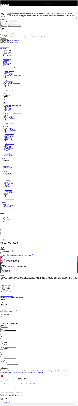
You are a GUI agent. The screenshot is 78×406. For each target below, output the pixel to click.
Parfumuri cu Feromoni (9, 144)
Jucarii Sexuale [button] (3, 48)
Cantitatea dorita (3, 363)
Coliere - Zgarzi (6, 177)
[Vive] (2, 296)
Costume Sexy (8, 114)
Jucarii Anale (7, 72)
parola (2, 32)
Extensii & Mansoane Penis (10, 78)
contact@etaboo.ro (6, 379)
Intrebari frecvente (17, 383)
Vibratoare (7, 68)
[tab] (3, 25)
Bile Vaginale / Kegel (9, 71)
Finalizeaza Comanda (14, 42)
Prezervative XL (6, 166)
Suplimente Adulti (8, 143)
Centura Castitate (8, 190)
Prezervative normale (7, 165)
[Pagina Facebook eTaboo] (1, 397)
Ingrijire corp (7, 145)
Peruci (6, 195)
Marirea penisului (8, 138)
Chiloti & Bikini (8, 116)
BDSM (8, 186)
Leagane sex (5, 175)
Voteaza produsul (3, 304)
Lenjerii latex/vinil (8, 119)
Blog (5, 383)
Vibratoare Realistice (7, 54)
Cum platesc (50, 388)
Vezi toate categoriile (9, 74)
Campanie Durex (29, 383)
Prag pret (2, 361)
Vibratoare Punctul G (7, 52)
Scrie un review (3, 326)
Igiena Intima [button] (3, 202)
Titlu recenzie (3, 306)
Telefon (1, 343)
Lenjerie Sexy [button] (3, 93)
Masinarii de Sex (8, 73)
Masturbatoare (8, 76)
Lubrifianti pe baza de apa (10, 129)
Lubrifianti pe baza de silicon (11, 130)
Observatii (2, 347)
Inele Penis (7, 77)
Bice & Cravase (8, 187)
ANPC (34, 383)
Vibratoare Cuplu (8, 84)
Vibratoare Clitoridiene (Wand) (9, 56)
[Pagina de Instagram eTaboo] (3, 397)
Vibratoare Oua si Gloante (8, 55)
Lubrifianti (10, 128)
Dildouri (7, 69)
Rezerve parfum (8, 151)
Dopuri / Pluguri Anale (7, 63)
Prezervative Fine (6, 161)
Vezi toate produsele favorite (15, 40)
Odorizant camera (8, 150)
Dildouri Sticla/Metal (7, 59)
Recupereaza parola (9, 37)
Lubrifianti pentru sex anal (10, 132)
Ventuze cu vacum (8, 191)
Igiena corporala (6, 207)
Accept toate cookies (4, 4)
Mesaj (1, 367)
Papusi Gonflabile (8, 80)
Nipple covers (5, 102)
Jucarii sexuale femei (16, 67)
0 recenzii (7, 246)
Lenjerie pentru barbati (17, 113)
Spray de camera (8, 154)
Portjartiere (5, 98)
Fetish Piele (7, 120)
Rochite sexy (7, 107)
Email (1, 336)
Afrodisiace (11, 141)
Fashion (6, 196)
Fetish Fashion (12, 118)
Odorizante (10, 149)
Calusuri (7, 184)
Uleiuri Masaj (8, 146)
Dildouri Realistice (6, 58)
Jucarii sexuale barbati (17, 75)
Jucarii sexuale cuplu (16, 83)
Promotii (2, 213)
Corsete (4, 97)
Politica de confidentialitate (36, 388)
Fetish (7, 193)
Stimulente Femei (8, 139)
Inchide (9, 311)
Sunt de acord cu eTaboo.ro (12, 395)
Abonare (13, 394)
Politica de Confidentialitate (14, 395)
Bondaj (8, 180)
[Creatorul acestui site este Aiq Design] (2, 399)
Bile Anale (5, 62)
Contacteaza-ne (28, 255)
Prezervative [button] (2, 158)
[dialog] (39, 342)
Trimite (2, 349)
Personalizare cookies (5, 5)
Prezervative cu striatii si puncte (9, 162)
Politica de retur (44, 388)
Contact (1, 383)
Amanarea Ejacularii (9, 136)
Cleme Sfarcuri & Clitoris (10, 188)
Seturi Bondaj (8, 181)
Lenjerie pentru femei (16, 105)
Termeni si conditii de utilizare (6, 388)
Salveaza (2, 19)
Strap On (7, 85)
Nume (1, 305)
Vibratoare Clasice (6, 51)
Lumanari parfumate (9, 153)
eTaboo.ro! (21, 392)
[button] (1, 253)
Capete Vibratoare (6, 65)
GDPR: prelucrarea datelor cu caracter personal (21, 388)
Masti (6, 194)
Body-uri (4, 99)
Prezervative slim (6, 163)
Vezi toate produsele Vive (8, 296)
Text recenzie (3, 310)
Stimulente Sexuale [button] (4, 126)
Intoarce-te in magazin (5, 27)
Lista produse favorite (19, 255)
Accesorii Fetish (8, 197)
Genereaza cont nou (4, 39)
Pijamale (4, 103)
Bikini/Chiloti (8, 108)
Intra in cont (3, 37)
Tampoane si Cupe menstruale (9, 205)
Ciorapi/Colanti (8, 109)
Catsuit (6, 121)
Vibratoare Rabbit (6, 53)
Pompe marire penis (9, 81)
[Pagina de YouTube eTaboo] (5, 397)
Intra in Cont (10, 255)
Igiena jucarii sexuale (7, 206)
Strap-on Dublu (6, 64)
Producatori (23, 383)
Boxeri (6, 115)
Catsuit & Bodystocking (10, 110)
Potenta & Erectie (8, 137)
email (1, 29)
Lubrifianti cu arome (9, 131)
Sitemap (12, 383)
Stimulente (10, 135)
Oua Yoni (5, 61)
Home (4, 215)
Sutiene (4, 100)
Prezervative (7, 86)
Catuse (6, 87)
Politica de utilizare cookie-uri (48, 3)
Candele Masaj (8, 147)
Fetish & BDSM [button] (3, 171)
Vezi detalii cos (3, 255)
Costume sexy (8, 106)
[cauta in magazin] (1, 23)
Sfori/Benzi (5, 176)
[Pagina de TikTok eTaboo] (6, 397)
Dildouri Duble (6, 60)
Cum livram (8, 383)
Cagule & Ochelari (9, 183)
